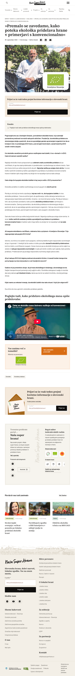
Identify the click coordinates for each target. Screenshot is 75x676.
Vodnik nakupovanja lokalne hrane (49, 566)
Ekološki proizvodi (10, 617)
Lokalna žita (43, 604)
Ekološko (29, 18)
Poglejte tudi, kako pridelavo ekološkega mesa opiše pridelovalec (30, 128)
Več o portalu (14, 455)
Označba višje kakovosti (12, 631)
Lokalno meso (43, 586)
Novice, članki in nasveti (46, 574)
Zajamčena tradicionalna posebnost (16, 628)
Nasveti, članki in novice (17, 18)
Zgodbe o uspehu (44, 621)
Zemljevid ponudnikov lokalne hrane (50, 563)
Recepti (41, 577)
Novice (41, 624)
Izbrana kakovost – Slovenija (14, 614)
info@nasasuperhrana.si (46, 656)
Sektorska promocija (45, 614)
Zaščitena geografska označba (14, 624)
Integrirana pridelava (11, 635)
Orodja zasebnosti (36, 668)
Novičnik (22, 469)
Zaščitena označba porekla (13, 621)
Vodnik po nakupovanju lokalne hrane (52, 470)
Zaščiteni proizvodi (45, 570)
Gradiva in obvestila (45, 628)
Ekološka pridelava (19, 376)
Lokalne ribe (43, 593)
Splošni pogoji (35, 665)
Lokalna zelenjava (44, 600)
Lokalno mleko (43, 590)
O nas (6, 644)
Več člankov (63, 495)
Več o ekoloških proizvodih (48, 351)
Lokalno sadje (43, 597)
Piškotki (46, 668)
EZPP (40, 631)
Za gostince (42, 647)
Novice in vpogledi (44, 640)
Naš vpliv (7, 647)
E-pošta (11, 103)
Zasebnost (44, 665)
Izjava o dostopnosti (37, 671)
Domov (7, 18)
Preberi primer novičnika (34, 401)
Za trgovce (42, 644)
